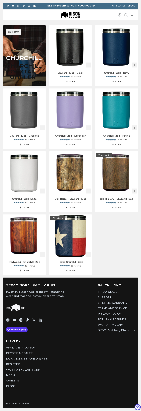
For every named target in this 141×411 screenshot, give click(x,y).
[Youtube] (13, 5)
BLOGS (131, 5)
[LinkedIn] (34, 5)
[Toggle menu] (9, 15)
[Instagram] (18, 5)
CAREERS (12, 380)
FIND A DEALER (108, 291)
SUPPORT (104, 297)
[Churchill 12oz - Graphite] (24, 110)
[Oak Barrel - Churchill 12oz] (70, 173)
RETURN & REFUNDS (112, 319)
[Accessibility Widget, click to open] (138, 407)
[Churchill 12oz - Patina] (116, 110)
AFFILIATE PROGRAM (20, 347)
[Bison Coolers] (70, 14)
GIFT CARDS (118, 5)
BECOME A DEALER (19, 353)
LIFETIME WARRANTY (112, 302)
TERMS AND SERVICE (112, 308)
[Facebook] (7, 5)
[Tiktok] (23, 5)
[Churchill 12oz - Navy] (116, 47)
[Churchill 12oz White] (24, 173)
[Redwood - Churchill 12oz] (24, 236)
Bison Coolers (21, 403)
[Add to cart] (88, 65)
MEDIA (10, 375)
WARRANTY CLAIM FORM (23, 369)
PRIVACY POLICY (109, 313)
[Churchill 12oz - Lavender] (70, 110)
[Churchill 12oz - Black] (70, 47)
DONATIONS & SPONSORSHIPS (27, 358)
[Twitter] (29, 5)
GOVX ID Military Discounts (116, 330)
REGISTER (13, 364)
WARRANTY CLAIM (110, 324)
